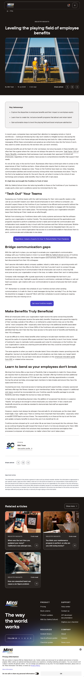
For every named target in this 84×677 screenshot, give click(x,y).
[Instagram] (30, 638)
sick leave (9, 392)
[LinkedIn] (25, 638)
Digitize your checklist (69, 622)
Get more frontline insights (42, 303)
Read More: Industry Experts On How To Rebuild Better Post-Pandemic (42, 239)
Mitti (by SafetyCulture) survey (57, 255)
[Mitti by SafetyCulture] (10, 5)
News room (65, 642)
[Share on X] (67, 87)
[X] (22, 638)
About (63, 634)
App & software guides (48, 638)
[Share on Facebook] (77, 87)
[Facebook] (27, 638)
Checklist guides (46, 642)
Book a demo (45, 611)
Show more (70, 506)
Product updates (46, 615)
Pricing (43, 607)
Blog (11, 11)
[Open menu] (74, 5)
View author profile (24, 448)
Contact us (65, 611)
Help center (65, 607)
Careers (64, 638)
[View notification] (68, 5)
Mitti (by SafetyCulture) (49, 619)
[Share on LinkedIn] (72, 87)
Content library (46, 634)
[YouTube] (19, 638)
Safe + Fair (14, 414)
